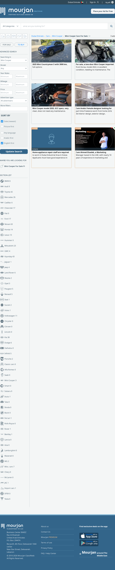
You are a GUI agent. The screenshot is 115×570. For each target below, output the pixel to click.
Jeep (7, 267)
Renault (8, 294)
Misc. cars (9, 466)
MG (6, 461)
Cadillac (8, 202)
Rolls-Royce (10, 423)
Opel (7, 283)
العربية (107, 2)
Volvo (7, 310)
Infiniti (7, 353)
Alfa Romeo (10, 369)
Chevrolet (9, 208)
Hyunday (9, 256)
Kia (7, 337)
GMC (7, 251)
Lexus (8, 235)
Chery (7, 472)
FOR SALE (7, 44)
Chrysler (8, 321)
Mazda (8, 278)
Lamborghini (10, 450)
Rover (7, 429)
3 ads (113, 36)
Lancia (7, 439)
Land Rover (9, 272)
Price (2, 89)
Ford (7, 219)
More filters (5, 105)
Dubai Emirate (74, 2)
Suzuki (8, 305)
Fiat (6, 213)
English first (9, 143)
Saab (7, 375)
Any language (10, 133)
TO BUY (21, 44)
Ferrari (8, 418)
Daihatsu (9, 348)
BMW (7, 181)
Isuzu (7, 396)
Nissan (8, 224)
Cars (48, 36)
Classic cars (10, 364)
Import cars (10, 488)
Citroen (8, 326)
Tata (7, 402)
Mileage (3, 81)
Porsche (8, 359)
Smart (7, 386)
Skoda (7, 407)
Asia (6, 445)
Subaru (8, 391)
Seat (7, 299)
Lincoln (8, 332)
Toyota (8, 192)
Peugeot (8, 289)
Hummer (9, 240)
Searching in (5, 57)
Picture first (9, 126)
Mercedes (9, 197)
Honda (8, 229)
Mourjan (49, 537)
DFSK (7, 493)
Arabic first (8, 138)
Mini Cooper (10, 380)
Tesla (7, 499)
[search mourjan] (111, 26)
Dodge (8, 342)
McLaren (8, 477)
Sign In (93, 2)
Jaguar (7, 262)
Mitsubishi (10, 245)
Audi (7, 186)
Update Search (14, 151)
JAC (6, 483)
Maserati (8, 456)
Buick (7, 413)
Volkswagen (10, 316)
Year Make (4, 73)
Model (3, 65)
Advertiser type (6, 97)
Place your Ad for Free (103, 11)
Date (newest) (10, 121)
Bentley (8, 434)
